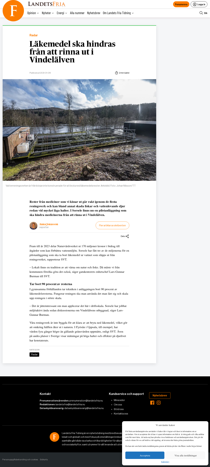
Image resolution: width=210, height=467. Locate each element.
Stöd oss (119, 409)
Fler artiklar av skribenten (112, 225)
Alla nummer (77, 13)
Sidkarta (44, 459)
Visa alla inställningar (186, 455)
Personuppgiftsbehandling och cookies (20, 459)
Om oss (118, 404)
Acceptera (145, 455)
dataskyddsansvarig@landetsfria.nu (84, 408)
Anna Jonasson (48, 224)
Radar (34, 35)
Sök (205, 12)
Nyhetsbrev (93, 13)
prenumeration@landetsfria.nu (86, 400)
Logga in (201, 4)
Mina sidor (119, 400)
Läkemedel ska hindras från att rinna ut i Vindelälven (73, 52)
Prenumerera (181, 4)
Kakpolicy (165, 462)
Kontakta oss (121, 413)
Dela (123, 236)
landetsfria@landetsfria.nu (70, 404)
